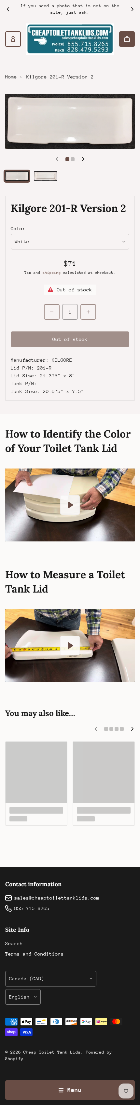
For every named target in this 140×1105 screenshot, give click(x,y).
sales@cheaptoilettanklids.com (56, 898)
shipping (52, 273)
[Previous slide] (8, 9)
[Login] (13, 39)
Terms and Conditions (34, 954)
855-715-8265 (31, 908)
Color (18, 228)
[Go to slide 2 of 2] (45, 176)
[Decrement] (52, 312)
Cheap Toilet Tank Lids (52, 1052)
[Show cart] (127, 39)
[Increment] (88, 312)
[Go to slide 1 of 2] (17, 176)
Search (14, 943)
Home (11, 76)
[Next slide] (132, 9)
